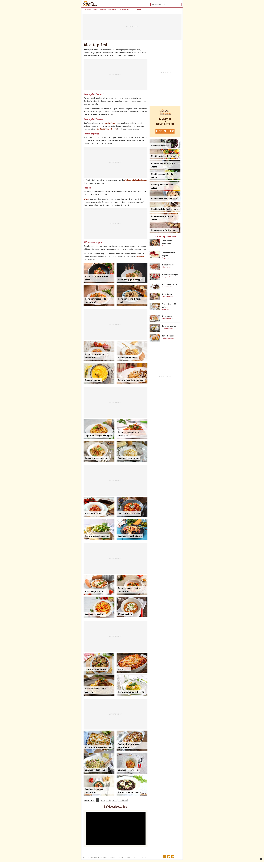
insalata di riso (109, 123)
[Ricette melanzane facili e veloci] (165, 169)
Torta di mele (167, 294)
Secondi (103, 9)
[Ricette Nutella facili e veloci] (165, 211)
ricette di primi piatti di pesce (135, 180)
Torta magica (167, 316)
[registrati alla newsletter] (165, 136)
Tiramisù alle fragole (170, 274)
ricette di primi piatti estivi (107, 129)
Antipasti (87, 9)
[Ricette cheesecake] (165, 148)
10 (110, 800)
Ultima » (124, 800)
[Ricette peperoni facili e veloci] (165, 190)
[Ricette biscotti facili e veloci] (165, 201)
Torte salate (123, 9)
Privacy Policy (101, 857)
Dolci (133, 9)
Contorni (112, 9)
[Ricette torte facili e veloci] (165, 158)
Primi (95, 9)
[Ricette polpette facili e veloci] (165, 222)
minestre (140, 257)
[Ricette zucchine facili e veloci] (165, 180)
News (139, 9)
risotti (86, 199)
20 (113, 800)
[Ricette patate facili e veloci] (165, 232)
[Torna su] (261, 859)
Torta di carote (168, 336)
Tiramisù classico (169, 265)
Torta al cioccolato (169, 284)
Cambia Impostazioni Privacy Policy (120, 857)
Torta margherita (169, 326)
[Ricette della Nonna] (89, 6)
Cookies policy (108, 857)
